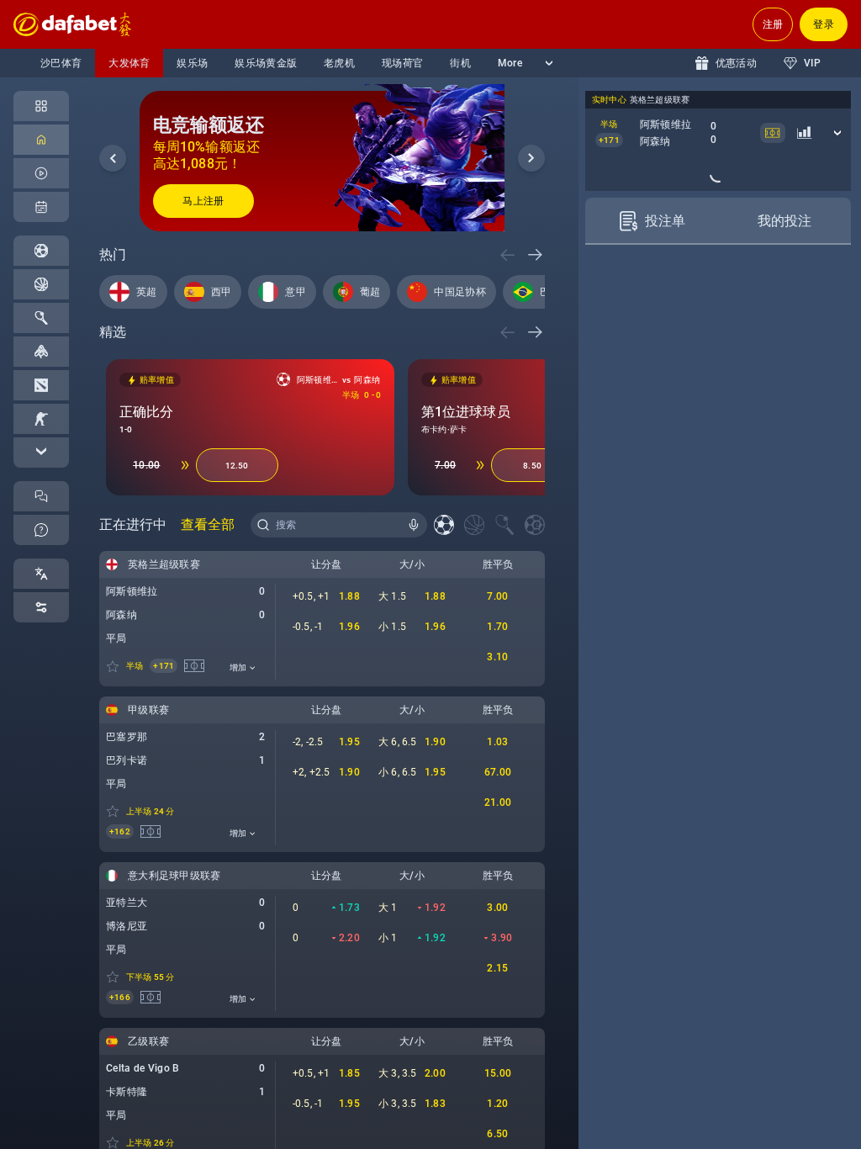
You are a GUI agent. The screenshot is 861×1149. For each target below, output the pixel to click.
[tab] (651, 354)
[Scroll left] (112, 158)
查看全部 (208, 524)
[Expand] (41, 452)
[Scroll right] (531, 158)
